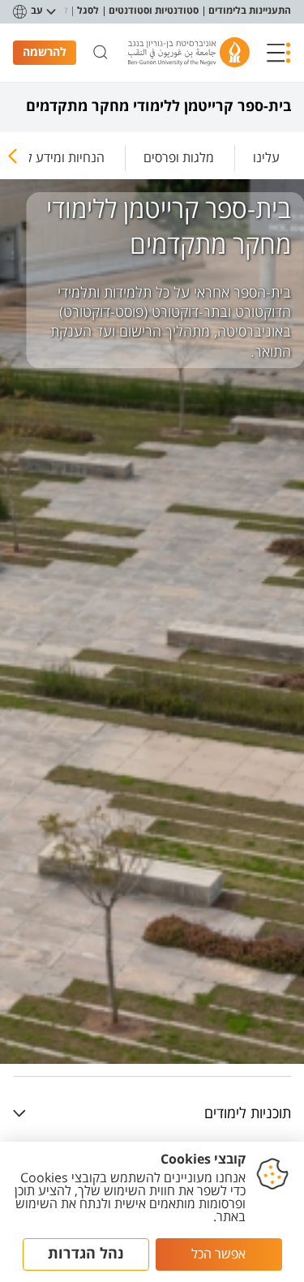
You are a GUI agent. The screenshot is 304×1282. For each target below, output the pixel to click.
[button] (279, 52)
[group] (266, 155)
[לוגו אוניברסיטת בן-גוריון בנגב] (189, 52)
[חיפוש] (100, 52)
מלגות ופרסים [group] (178, 157)
